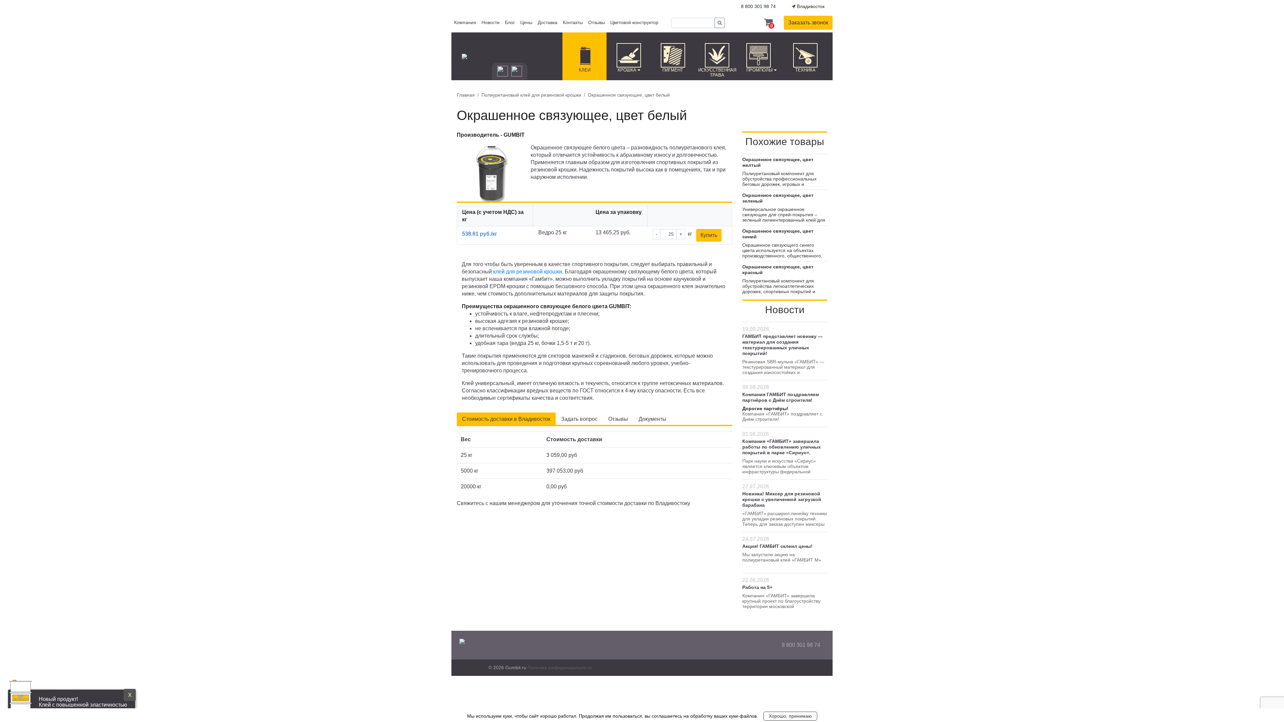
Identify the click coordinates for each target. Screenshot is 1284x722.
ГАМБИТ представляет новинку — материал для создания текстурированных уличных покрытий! (782, 345)
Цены (526, 22)
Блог (510, 22)
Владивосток (810, 6)
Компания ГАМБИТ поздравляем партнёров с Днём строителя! (780, 397)
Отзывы (596, 22)
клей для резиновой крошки (527, 271)
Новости (490, 22)
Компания (465, 22)
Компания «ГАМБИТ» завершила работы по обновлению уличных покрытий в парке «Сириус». (781, 447)
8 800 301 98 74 (801, 645)
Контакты (573, 22)
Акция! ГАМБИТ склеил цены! (777, 546)
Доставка (547, 22)
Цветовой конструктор (634, 22)
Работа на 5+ (757, 587)
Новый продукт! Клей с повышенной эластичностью (83, 702)
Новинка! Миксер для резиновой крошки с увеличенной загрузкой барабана (781, 499)
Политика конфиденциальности (560, 667)
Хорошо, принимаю (790, 716)
